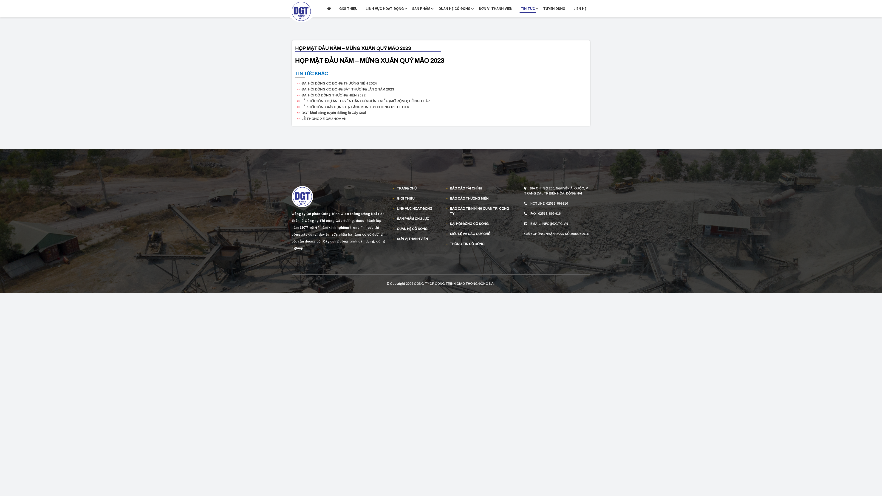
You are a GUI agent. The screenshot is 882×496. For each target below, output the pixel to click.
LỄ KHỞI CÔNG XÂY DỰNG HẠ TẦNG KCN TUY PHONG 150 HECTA (355, 107)
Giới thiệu (348, 9)
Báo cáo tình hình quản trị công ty (479, 211)
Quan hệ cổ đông (454, 9)
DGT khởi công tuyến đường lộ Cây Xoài (334, 113)
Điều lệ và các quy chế (470, 234)
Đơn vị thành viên (495, 9)
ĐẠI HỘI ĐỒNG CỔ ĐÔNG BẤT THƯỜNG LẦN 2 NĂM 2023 (348, 89)
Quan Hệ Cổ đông (412, 229)
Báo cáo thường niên (469, 198)
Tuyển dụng (554, 9)
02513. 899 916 (549, 213)
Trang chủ (407, 188)
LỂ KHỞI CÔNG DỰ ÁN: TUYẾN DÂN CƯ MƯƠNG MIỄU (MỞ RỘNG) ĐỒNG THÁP (366, 101)
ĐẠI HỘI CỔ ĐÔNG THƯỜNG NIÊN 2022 (334, 95)
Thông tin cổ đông (467, 244)
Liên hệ (580, 9)
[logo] (301, 11)
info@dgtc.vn (555, 223)
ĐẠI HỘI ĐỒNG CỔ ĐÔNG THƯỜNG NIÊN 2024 (339, 83)
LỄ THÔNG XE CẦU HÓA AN (324, 119)
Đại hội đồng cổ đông (469, 223)
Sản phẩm (421, 9)
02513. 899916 (557, 203)
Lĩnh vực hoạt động (385, 9)
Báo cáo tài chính (466, 188)
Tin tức (528, 9)
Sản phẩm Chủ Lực (413, 218)
